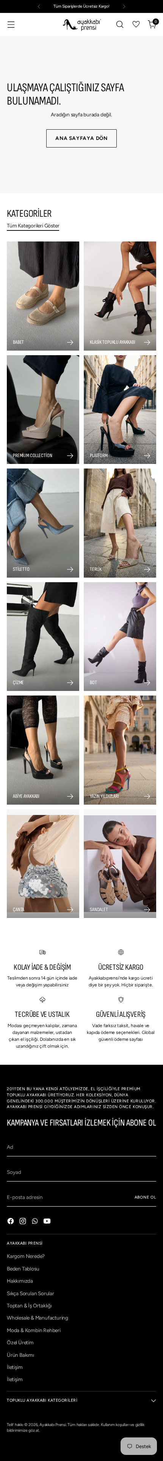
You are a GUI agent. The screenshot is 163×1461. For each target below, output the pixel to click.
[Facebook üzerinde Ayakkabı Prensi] (11, 1222)
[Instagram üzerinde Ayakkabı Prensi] (23, 1222)
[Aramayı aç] (119, 24)
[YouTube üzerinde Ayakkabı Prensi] (47, 1222)
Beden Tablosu (23, 1269)
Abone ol (145, 1197)
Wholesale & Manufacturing (37, 1318)
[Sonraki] (124, 6)
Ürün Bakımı (20, 1355)
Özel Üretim (20, 1342)
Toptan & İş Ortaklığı (29, 1305)
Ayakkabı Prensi (52, 1424)
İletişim (14, 1367)
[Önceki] (39, 6)
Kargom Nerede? (26, 1256)
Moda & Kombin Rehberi (34, 1330)
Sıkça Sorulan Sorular (30, 1293)
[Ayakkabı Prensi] (81, 24)
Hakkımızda (20, 1281)
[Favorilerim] (136, 24)
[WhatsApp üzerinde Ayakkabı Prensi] (35, 1222)
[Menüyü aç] (11, 24)
